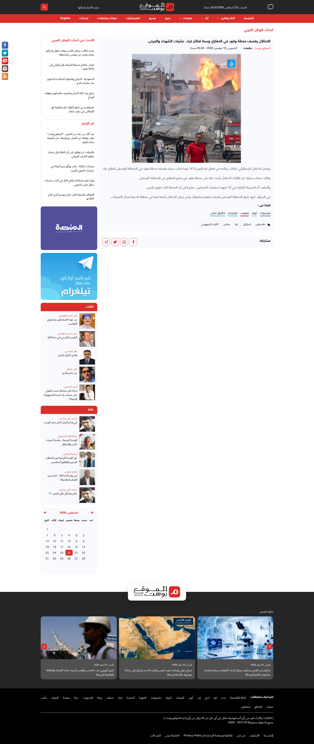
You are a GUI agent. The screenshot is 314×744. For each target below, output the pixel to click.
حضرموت (156, 697)
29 (61, 558)
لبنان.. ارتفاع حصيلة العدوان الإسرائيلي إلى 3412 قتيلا (71, 66)
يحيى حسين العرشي (67, 333)
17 (61, 546)
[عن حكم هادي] (87, 374)
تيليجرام (232, 212)
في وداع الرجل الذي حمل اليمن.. (60, 422)
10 (69, 540)
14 (83, 546)
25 (47, 552)
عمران (270, 706)
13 (47, 540)
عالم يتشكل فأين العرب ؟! (63, 493)
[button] (270, 646)
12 (54, 540)
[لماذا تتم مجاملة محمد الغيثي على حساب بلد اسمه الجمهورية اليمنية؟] (87, 393)
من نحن (241, 735)
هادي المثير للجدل (67, 355)
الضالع (258, 706)
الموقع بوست (262, 47)
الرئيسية (249, 18)
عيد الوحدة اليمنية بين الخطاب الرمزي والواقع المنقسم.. (61, 460)
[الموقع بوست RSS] (5, 76)
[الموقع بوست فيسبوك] (5, 45)
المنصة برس (172, 735)
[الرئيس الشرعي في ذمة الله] (87, 339)
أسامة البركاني (70, 454)
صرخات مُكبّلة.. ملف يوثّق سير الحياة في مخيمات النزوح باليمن (72, 168)
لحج (207, 697)
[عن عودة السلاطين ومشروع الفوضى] (87, 321)
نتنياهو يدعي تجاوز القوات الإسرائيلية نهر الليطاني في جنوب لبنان (72, 109)
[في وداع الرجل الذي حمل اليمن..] (87, 424)
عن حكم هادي (69, 373)
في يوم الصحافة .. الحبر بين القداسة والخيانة (62, 477)
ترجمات (83, 18)
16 (69, 546)
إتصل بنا (268, 735)
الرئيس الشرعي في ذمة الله (62, 337)
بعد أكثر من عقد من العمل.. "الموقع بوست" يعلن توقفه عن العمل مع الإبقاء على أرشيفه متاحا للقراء (70, 137)
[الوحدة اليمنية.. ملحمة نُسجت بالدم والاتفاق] (87, 442)
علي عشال (72, 369)
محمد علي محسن (68, 418)
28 (69, 558)
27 (76, 558)
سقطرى (245, 706)
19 (47, 546)
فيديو (152, 18)
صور (167, 18)
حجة (76, 697)
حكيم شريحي (70, 471)
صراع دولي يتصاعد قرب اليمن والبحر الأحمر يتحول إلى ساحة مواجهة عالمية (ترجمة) (158, 672)
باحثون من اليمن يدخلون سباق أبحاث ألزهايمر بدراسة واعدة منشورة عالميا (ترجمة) (237, 672)
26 (83, 558)
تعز (215, 697)
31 (47, 558)
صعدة (66, 697)
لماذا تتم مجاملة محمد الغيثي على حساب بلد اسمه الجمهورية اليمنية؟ (60, 394)
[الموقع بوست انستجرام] (5, 68)
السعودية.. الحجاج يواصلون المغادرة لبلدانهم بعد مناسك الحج (70, 80)
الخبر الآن (155, 735)
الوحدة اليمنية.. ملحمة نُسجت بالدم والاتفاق (61, 442)
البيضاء (180, 697)
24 (54, 552)
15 (76, 546)
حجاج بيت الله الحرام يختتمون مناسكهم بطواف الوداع (69, 94)
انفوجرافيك (133, 18)
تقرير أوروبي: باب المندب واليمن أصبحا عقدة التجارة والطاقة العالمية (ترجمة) (80, 672)
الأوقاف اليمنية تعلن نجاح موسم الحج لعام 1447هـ (71, 196)
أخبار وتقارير (228, 18)
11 (61, 540)
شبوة (169, 697)
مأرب (44, 697)
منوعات (187, 18)
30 (54, 558)
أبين (191, 697)
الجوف (55, 697)
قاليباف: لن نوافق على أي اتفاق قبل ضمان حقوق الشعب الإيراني (71, 153)
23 (61, 552)
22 (69, 552)
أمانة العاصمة (238, 697)
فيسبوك (265, 212)
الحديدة (131, 697)
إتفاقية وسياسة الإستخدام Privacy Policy (208, 735)
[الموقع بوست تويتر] (5, 53)
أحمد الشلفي (70, 386)
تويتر (254, 212)
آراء (206, 18)
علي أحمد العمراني (68, 315)
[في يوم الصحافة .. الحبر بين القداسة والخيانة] (87, 477)
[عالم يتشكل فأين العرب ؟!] (87, 495)
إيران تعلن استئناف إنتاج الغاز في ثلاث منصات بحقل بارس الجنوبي (69, 182)
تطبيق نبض (217, 212)
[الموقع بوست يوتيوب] (5, 60)
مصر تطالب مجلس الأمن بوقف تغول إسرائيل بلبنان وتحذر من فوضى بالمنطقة (70, 52)
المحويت (88, 697)
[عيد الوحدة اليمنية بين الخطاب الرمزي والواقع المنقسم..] (87, 459)
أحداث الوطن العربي (258, 30)
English (65, 18)
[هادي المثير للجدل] (87, 357)
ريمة (99, 697)
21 (76, 552)
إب (199, 697)
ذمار (120, 697)
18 (54, 546)
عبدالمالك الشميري (67, 436)
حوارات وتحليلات (107, 18)
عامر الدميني (71, 351)
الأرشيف (254, 735)
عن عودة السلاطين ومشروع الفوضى (62, 321)
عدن (223, 697)
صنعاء (110, 697)
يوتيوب (244, 212)
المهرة (142, 697)
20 (83, 552)
